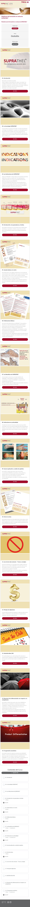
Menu (23, 2)
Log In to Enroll (15, 44)
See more (15, 387)
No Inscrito (15, 28)
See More (15, 91)
